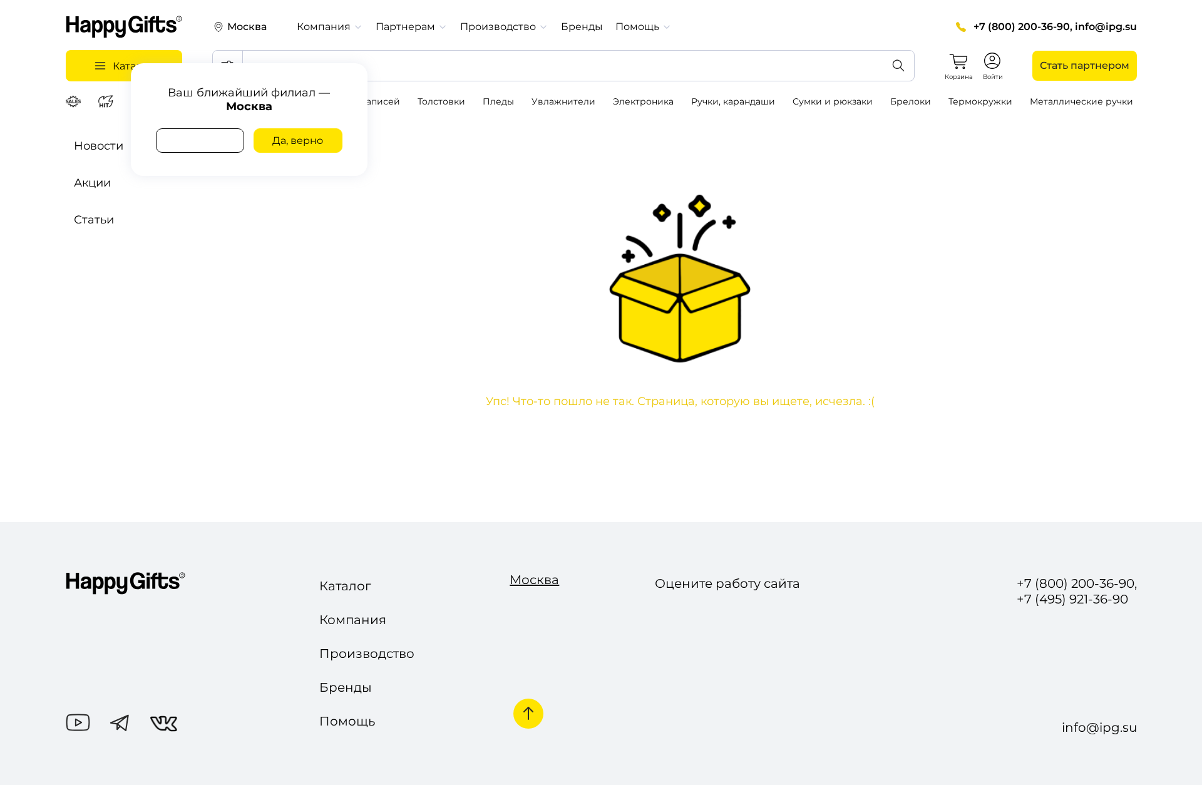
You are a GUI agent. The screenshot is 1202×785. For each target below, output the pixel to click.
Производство (366, 653)
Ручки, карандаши (733, 101)
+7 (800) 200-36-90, (1022, 27)
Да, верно (297, 140)
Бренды (582, 27)
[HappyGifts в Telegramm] (120, 724)
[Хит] (107, 101)
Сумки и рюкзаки (833, 101)
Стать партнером (1084, 65)
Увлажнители (563, 101)
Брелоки (910, 101)
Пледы (498, 101)
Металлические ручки (1081, 101)
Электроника (643, 101)
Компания (352, 619)
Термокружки (980, 101)
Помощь (347, 721)
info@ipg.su (1106, 27)
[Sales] (75, 101)
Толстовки (441, 101)
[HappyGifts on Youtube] (78, 724)
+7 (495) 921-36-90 (1072, 599)
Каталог (345, 585)
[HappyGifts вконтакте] (164, 725)
